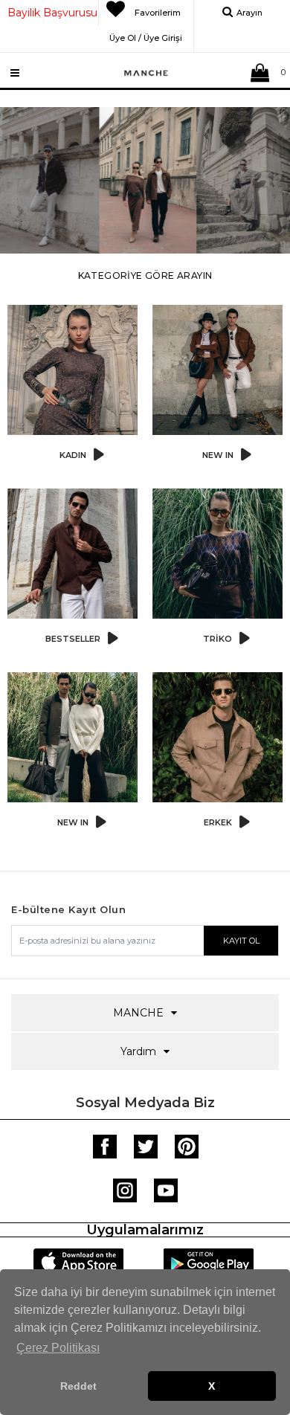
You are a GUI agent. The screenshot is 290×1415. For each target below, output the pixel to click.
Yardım (138, 1051)
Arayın (249, 12)
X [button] (211, 1386)
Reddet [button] (78, 1386)
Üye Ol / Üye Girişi (145, 36)
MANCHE (138, 1012)
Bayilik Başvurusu (52, 12)
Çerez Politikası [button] (58, 1347)
